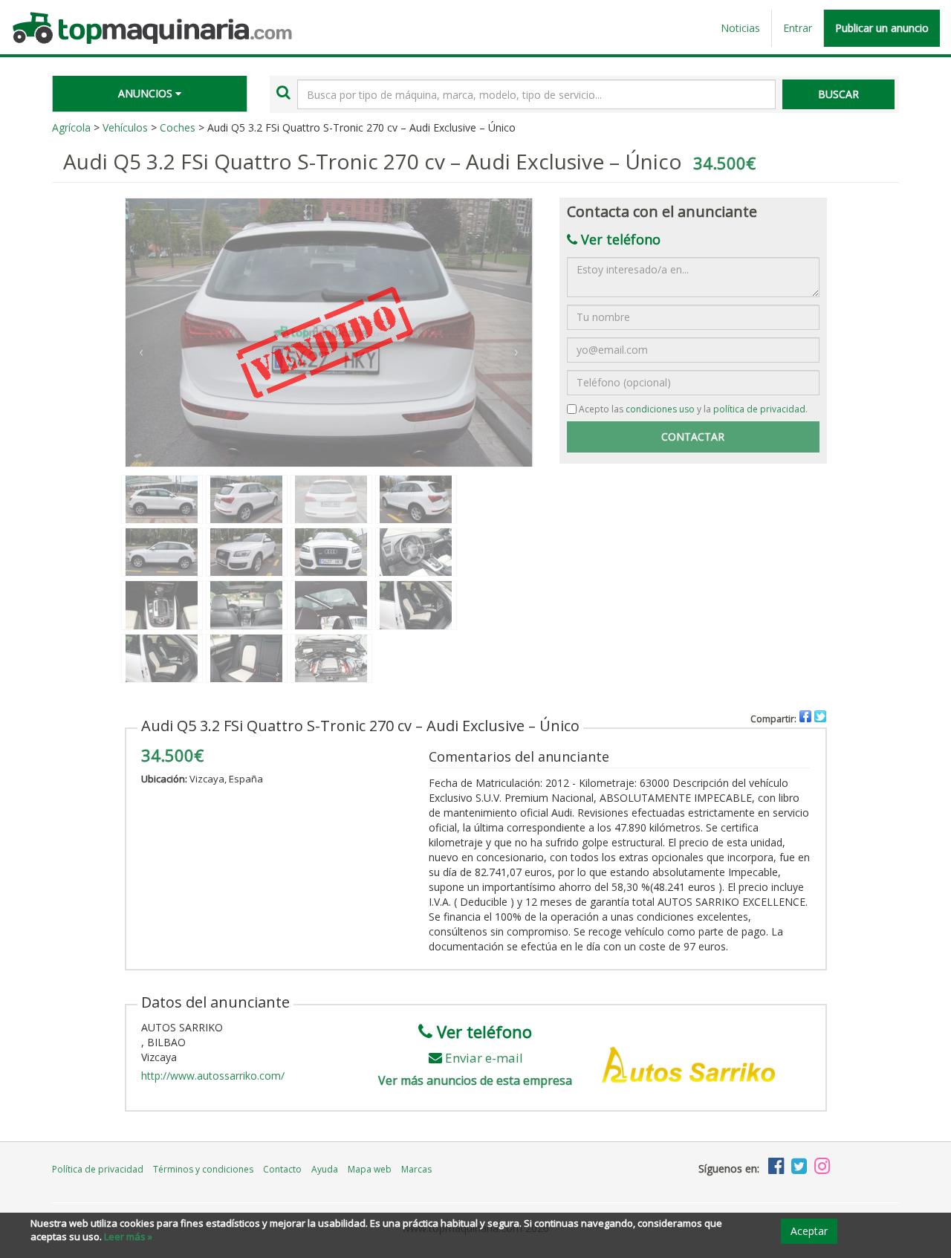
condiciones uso (660, 409)
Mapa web (370, 1169)
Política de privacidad (97, 1169)
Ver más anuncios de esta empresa (475, 1080)
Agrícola (71, 127)
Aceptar (809, 1231)
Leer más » (128, 1236)
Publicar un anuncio (882, 28)
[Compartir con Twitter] (820, 716)
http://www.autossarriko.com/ (213, 1076)
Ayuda (324, 1169)
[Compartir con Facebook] (805, 716)
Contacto (282, 1169)
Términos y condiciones (203, 1169)
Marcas (416, 1169)
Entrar (797, 28)
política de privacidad (759, 409)
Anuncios (146, 93)
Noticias (740, 28)
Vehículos (125, 127)
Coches (177, 127)
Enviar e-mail (484, 1057)
